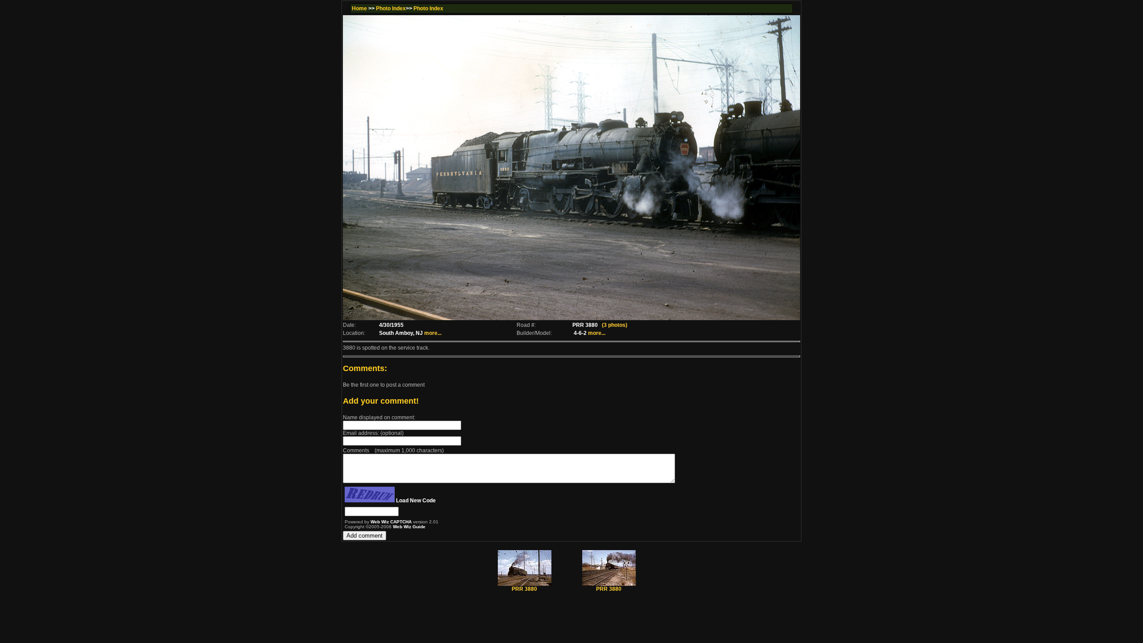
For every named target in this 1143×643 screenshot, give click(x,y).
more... (433, 333)
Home (359, 8)
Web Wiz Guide (409, 526)
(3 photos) (614, 325)
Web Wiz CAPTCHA (392, 521)
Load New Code (416, 500)
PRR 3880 (524, 589)
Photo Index (391, 8)
